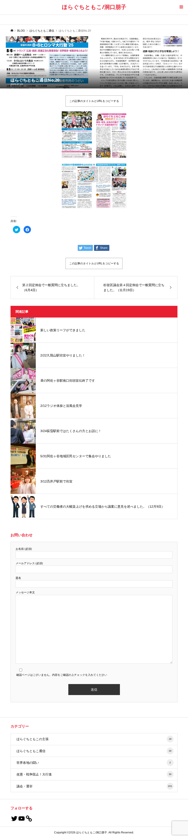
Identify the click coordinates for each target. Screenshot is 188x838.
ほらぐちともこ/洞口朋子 (94, 7)
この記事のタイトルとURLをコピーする (94, 101)
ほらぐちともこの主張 (94, 739)
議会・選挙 (94, 786)
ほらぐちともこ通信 (94, 751)
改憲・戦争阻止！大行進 (94, 774)
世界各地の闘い (94, 762)
